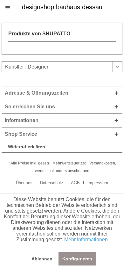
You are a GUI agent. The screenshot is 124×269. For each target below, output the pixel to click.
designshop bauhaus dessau (62, 7)
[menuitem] (11, 7)
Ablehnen (41, 258)
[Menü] (11, 7)
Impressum (97, 182)
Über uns (24, 182)
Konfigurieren (77, 258)
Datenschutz (51, 182)
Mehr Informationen (86, 239)
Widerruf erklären (26, 146)
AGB (75, 182)
